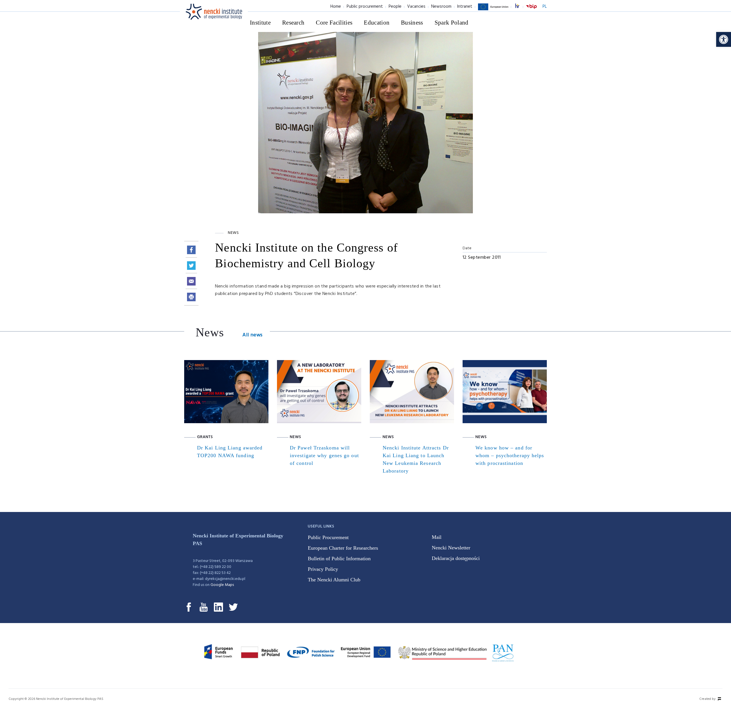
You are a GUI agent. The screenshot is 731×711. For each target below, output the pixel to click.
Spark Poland (452, 22)
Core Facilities (334, 22)
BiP (531, 10)
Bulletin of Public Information (339, 558)
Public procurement (365, 6)
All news (252, 335)
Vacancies (416, 6)
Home (335, 6)
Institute (260, 22)
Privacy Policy (323, 569)
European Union (493, 10)
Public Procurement (328, 537)
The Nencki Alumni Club (334, 580)
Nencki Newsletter (451, 548)
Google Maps (222, 585)
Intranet (464, 6)
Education (376, 22)
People (395, 6)
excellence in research (520, 6)
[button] (723, 39)
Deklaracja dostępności (456, 558)
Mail (436, 537)
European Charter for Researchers (343, 548)
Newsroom (441, 6)
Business (412, 22)
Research (293, 22)
